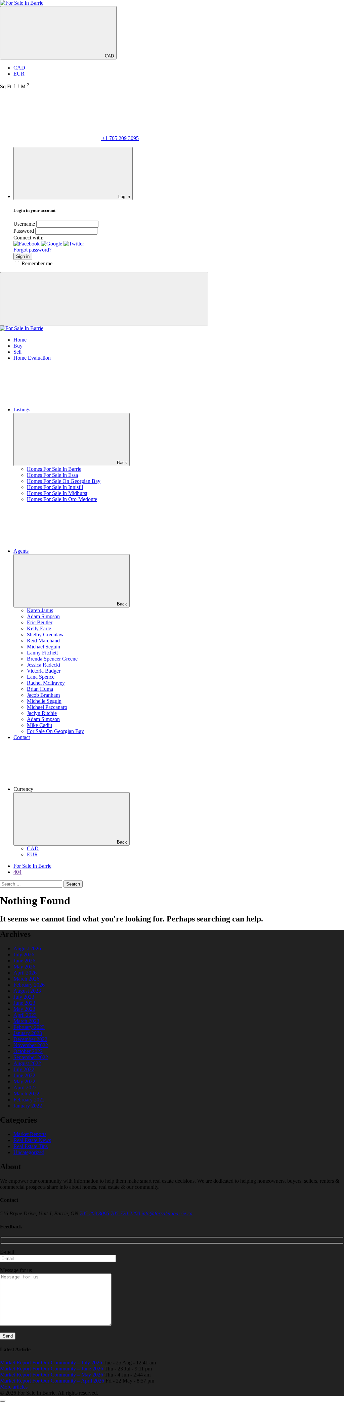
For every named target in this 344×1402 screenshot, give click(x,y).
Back (122, 462)
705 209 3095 (94, 1213)
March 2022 (26, 1093)
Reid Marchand (43, 640)
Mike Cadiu (39, 725)
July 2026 (23, 954)
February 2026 (29, 985)
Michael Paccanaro (47, 707)
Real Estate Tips (30, 1146)
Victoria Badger (43, 671)
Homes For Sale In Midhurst (57, 493)
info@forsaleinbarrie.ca (166, 1213)
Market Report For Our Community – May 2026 (52, 1374)
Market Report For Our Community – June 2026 (52, 1368)
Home (20, 340)
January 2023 (27, 1033)
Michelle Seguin (44, 701)
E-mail (7, 1252)
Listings (21, 409)
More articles (14, 1387)
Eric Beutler (39, 622)
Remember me (37, 263)
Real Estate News (32, 1140)
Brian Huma (40, 689)
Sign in (23, 256)
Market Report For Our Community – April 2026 (52, 1381)
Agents (21, 551)
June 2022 (24, 1075)
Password (23, 231)
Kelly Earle (39, 628)
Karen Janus (40, 610)
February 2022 (29, 1099)
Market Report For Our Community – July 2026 (51, 1362)
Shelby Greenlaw (45, 634)
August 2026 (27, 948)
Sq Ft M (14, 86)
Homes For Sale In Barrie (54, 469)
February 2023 (29, 1027)
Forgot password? (32, 250)
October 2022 (28, 1051)
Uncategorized (28, 1152)
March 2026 (26, 979)
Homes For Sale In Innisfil (55, 487)
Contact (21, 737)
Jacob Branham (43, 695)
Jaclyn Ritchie (42, 713)
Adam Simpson (43, 616)
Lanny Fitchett (42, 652)
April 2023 (25, 1015)
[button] (27, 243)
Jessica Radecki (43, 665)
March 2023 (26, 1021)
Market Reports (29, 1134)
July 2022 (23, 1069)
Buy (18, 346)
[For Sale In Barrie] (21, 3)
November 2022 (30, 1045)
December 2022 (30, 1039)
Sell (17, 352)
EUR (19, 74)
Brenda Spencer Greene (52, 659)
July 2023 (23, 997)
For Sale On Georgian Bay (55, 731)
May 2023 (24, 1009)
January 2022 (27, 1106)
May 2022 (24, 1081)
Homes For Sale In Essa (52, 475)
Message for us (16, 1270)
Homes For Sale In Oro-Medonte (62, 499)
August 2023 (27, 991)
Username (24, 224)
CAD (108, 55)
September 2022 (30, 1057)
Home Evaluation (32, 358)
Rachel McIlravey (46, 683)
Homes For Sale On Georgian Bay (63, 481)
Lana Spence (40, 677)
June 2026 (24, 960)
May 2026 (24, 966)
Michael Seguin (43, 646)
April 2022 (25, 1087)
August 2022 (27, 1063)
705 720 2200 (125, 1213)
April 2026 (25, 973)
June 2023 (24, 1003)
